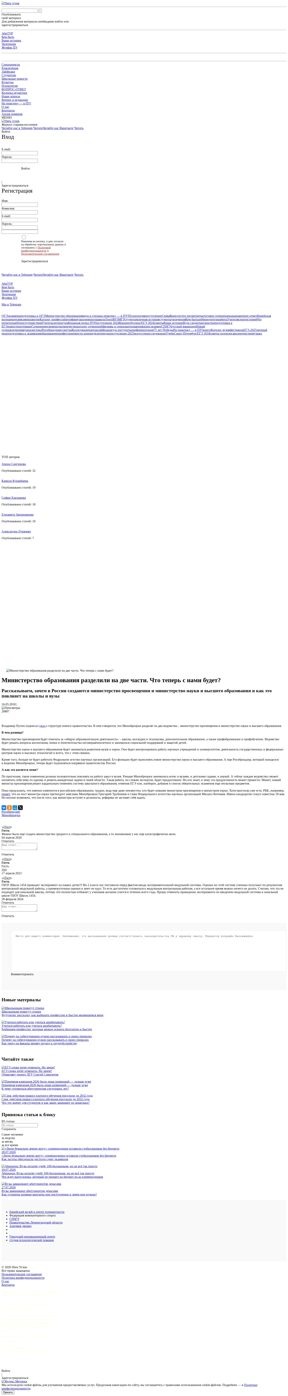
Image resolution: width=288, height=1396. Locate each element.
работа (222, 319)
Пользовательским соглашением (40, 253)
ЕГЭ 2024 (147, 323)
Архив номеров (12, 114)
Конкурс (175, 315)
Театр (109, 319)
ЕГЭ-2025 (250, 330)
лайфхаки (104, 330)
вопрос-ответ (248, 315)
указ (42, 725)
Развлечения (10, 68)
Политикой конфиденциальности (36, 249)
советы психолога (222, 333)
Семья (166, 315)
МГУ (121, 319)
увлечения (178, 319)
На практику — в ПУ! (16, 103)
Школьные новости (15, 78)
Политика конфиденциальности (23, 1277)
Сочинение (39, 326)
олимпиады (54, 326)
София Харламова (14, 497)
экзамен (156, 326)
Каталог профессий (53, 319)
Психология (10, 85)
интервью (25, 326)
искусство (141, 333)
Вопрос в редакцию (15, 100)
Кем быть (8, 37)
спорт (242, 319)
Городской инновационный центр (32, 1236)
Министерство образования (63, 315)
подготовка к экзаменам (24, 333)
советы (159, 323)
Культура (8, 82)
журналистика (32, 330)
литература (60, 323)
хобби (202, 319)
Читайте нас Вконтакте (58, 128)
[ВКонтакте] (4, 807)
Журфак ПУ (9, 47)
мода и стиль (91, 315)
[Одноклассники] (9, 807)
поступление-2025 (122, 333)
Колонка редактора (14, 92)
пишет (6, 794)
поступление (153, 315)
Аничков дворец (20, 1226)
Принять (8, 1392)
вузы (79, 319)
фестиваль (237, 330)
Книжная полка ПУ (81, 323)
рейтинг (19, 323)
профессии (64, 333)
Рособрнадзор (51, 330)
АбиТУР (7, 33)
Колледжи (78, 330)
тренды (105, 333)
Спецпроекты (11, 64)
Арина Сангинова (14, 464)
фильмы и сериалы (115, 326)
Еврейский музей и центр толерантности (36, 1212)
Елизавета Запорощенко (18, 514)
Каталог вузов (220, 330)
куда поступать (121, 330)
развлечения (14, 330)
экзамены (14, 315)
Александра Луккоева (16, 531)
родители (212, 319)
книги (207, 330)
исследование (157, 333)
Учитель (47, 323)
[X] (20, 807)
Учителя (232, 319)
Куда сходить (192, 323)
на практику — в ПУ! (114, 315)
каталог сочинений (90, 326)
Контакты (8, 110)
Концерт (124, 323)
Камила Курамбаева (15, 481)
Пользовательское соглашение (22, 1274)
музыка (257, 333)
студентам (131, 319)
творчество (69, 326)
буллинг (135, 323)
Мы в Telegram (11, 304)
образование (49, 333)
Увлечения (9, 44)
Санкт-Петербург (185, 333)
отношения (135, 326)
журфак (71, 319)
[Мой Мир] (15, 807)
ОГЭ (5, 315)
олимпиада (89, 319)
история (251, 319)
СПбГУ (166, 326)
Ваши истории (11, 40)
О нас (5, 107)
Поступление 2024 (106, 323)
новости (12, 326)
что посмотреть (191, 315)
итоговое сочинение (215, 315)
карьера (234, 315)
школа (101, 319)
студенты (165, 319)
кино (192, 326)
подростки (208, 323)
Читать (38, 128)
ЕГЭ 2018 (203, 333)
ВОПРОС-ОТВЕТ (14, 89)
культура (66, 330)
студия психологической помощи (31, 1240)
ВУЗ (115, 319)
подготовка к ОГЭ (33, 315)
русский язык (180, 326)
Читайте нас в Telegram (17, 128)
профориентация (142, 330)
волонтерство (243, 333)
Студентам (9, 75)
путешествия (33, 323)
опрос (147, 326)
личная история (148, 319)
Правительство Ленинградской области (35, 1222)
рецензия (15, 319)
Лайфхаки (8, 71)
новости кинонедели (86, 333)
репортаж (91, 330)
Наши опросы (11, 96)
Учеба (170, 333)
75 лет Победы (163, 330)
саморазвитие (31, 319)
